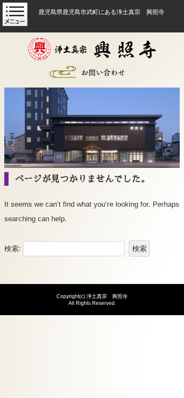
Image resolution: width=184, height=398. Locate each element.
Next (169, 124)
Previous (15, 124)
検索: (12, 249)
